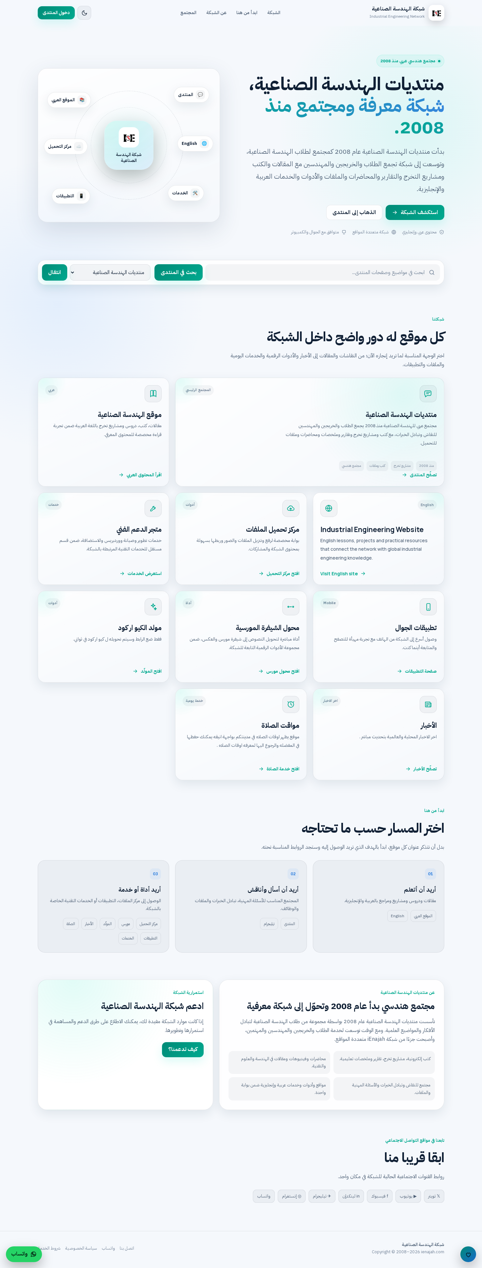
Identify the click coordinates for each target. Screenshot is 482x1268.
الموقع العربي (423, 916)
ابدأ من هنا (246, 12)
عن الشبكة (216, 12)
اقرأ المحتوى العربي (144, 474)
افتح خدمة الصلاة (283, 768)
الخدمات (128, 938)
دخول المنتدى (56, 12)
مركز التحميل (148, 924)
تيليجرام (269, 924)
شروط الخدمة (49, 1248)
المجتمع (188, 12)
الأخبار (89, 924)
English (397, 916)
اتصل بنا (127, 1248)
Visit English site (339, 573)
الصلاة (71, 924)
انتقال (54, 272)
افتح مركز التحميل (283, 573)
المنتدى (289, 924)
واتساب (264, 1196)
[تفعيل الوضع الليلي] (84, 13)
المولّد (107, 924)
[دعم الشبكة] (468, 1254)
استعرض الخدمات (145, 573)
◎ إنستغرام (291, 1196)
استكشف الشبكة (419, 212)
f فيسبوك (379, 1196)
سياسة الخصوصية (81, 1248)
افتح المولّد (151, 671)
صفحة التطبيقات (421, 671)
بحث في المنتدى (178, 272)
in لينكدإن (351, 1196)
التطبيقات (150, 938)
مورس (126, 924)
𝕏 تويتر (434, 1196)
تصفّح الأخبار (425, 768)
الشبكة (273, 12)
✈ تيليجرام (322, 1196)
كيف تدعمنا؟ (182, 1049)
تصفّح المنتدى (423, 474)
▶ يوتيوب (408, 1196)
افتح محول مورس (282, 671)
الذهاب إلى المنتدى (354, 212)
